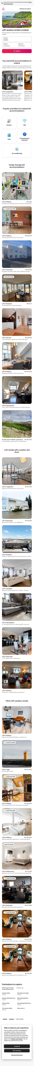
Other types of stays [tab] (8, 988)
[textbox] (9, 46)
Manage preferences (17, 1055)
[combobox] (16, 40)
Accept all (17, 1046)
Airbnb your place (25, 9)
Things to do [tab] (19, 988)
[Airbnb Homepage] (3, 8)
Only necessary (17, 1050)
